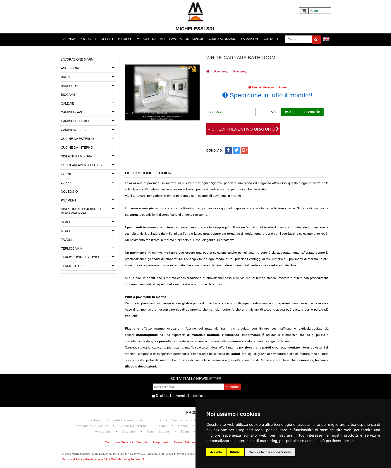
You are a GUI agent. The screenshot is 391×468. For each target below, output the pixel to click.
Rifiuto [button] (235, 452)
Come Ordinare (185, 442)
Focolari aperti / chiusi (82, 165)
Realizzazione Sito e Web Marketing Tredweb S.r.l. (116, 459)
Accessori (70, 68)
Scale (66, 222)
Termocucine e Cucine (80, 257)
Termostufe (72, 266)
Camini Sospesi (73, 130)
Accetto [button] (216, 452)
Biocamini (69, 94)
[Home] (207, 71)
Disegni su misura (76, 156)
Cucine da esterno (77, 138)
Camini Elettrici (75, 121)
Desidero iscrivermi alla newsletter (181, 396)
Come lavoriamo (221, 39)
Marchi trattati (151, 39)
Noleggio (69, 191)
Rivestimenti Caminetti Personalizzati (81, 211)
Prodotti (88, 39)
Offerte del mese (116, 39)
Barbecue (69, 86)
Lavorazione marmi (186, 39)
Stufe (66, 231)
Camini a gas (71, 112)
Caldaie (67, 103)
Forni (66, 174)
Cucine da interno (77, 147)
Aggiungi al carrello (304, 112)
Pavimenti (69, 200)
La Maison (249, 39)
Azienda (68, 39)
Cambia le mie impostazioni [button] (269, 452)
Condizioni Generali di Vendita (126, 442)
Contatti (270, 39)
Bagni (66, 77)
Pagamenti (161, 442)
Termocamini (72, 248)
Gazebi (66, 183)
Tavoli (66, 239)
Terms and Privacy (73, 459)
